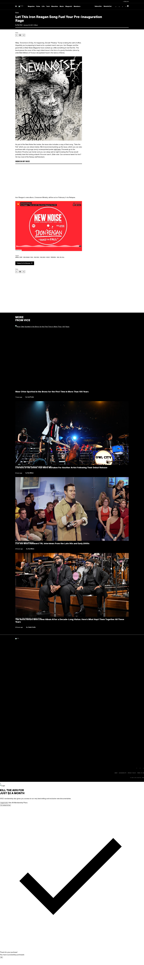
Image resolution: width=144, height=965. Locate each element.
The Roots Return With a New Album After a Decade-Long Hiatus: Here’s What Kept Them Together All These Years (69, 621)
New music (36, 257)
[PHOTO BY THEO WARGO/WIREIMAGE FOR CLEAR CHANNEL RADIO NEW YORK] (72, 433)
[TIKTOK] (142, 768)
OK (1, 957)
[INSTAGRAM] (139, 768)
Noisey (48, 257)
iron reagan (26, 257)
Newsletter (108, 6)
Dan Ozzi (19, 25)
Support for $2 (4, 802)
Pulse (38, 6)
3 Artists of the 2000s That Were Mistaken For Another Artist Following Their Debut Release (61, 468)
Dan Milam (30, 473)
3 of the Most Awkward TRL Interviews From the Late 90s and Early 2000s (52, 544)
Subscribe (98, 6)
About (116, 772)
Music (62, 6)
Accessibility (122, 772)
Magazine (31, 6)
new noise (43, 257)
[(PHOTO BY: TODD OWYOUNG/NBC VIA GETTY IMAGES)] (72, 585)
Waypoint (68, 6)
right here (57, 149)
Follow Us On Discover (23, 263)
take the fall (60, 257)
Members (77, 6)
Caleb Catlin (32, 627)
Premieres (53, 257)
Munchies (54, 6)
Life (43, 6)
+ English (126, 1)
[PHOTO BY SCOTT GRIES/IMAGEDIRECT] (72, 509)
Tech (48, 6)
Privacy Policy (132, 772)
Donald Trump (18, 257)
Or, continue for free (5, 805)
